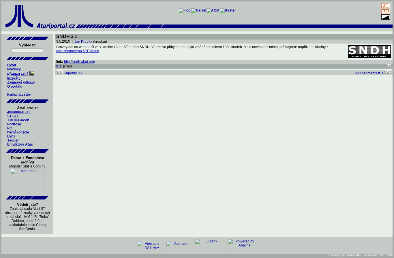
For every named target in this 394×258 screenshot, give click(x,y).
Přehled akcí (17, 74)
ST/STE (13, 116)
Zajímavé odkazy (21, 82)
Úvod (11, 65)
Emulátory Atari (20, 144)
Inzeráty (13, 78)
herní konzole (18, 132)
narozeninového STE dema (77, 51)
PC (9, 128)
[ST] (59, 66)
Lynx (11, 136)
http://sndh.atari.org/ (79, 62)
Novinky (14, 69)
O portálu (14, 86)
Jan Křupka (83, 41)
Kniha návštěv (19, 95)
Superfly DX (72, 73)
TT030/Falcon (18, 120)
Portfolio (14, 124)
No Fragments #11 (369, 73)
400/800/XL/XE (19, 112)
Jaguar (13, 140)
